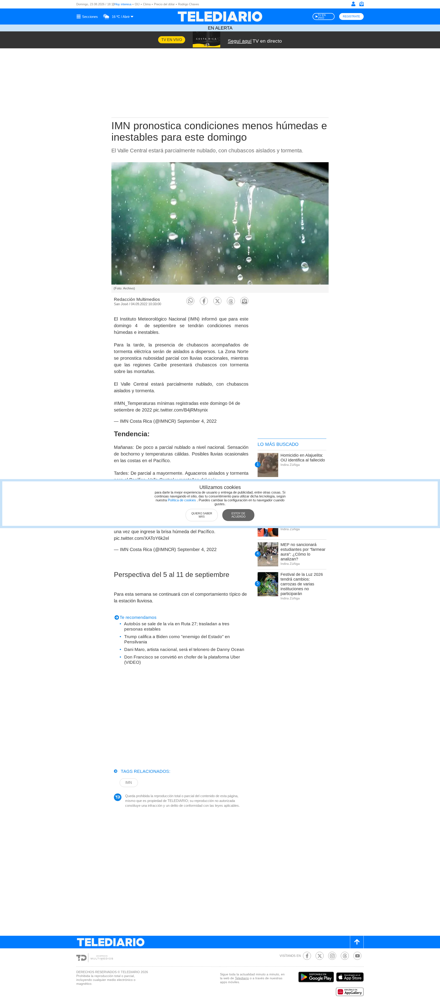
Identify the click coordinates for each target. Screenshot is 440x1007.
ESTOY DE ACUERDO (238, 515)
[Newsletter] (361, 5)
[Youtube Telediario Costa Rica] (357, 956)
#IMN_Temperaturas (135, 403)
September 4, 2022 (197, 421)
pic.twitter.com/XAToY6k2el (141, 538)
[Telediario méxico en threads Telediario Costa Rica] (345, 956)
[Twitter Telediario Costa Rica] (320, 956)
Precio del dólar (164, 4)
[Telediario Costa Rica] (220, 16)
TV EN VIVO (322, 16)
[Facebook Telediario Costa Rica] (307, 956)
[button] (190, 301)
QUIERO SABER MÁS (201, 515)
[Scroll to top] (357, 942)
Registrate (351, 16)
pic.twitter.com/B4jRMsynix (180, 409)
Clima (147, 4)
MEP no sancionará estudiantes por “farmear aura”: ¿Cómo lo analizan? (302, 551)
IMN (128, 783)
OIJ (137, 4)
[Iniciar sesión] (353, 4)
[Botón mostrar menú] (87, 16)
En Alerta (220, 27)
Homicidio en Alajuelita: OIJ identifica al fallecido (302, 457)
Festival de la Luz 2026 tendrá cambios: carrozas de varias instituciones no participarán (301, 584)
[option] (220, 227)
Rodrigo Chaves (188, 4)
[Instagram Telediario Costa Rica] (332, 956)
